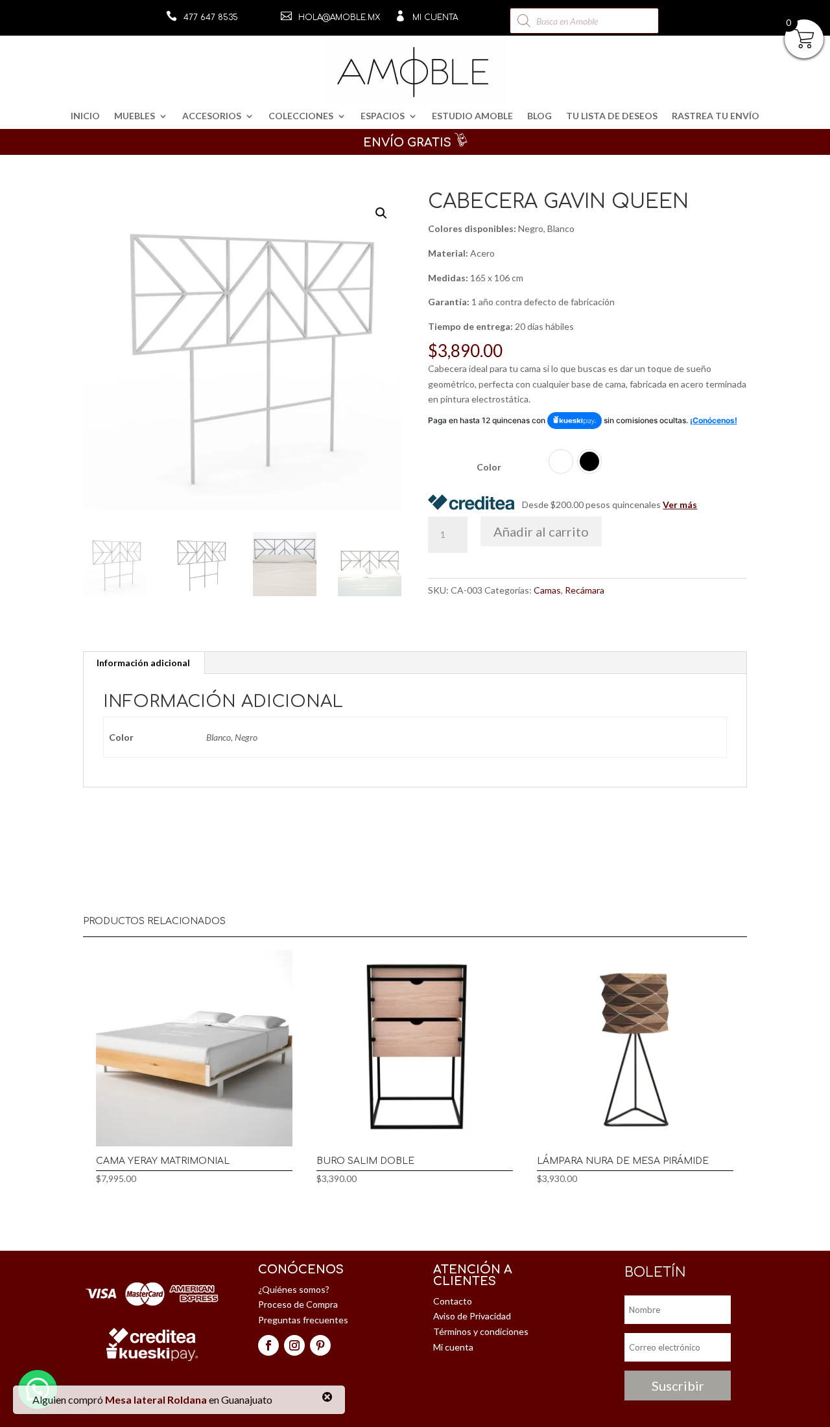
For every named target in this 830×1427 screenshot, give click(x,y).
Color (489, 466)
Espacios (383, 116)
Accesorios (211, 116)
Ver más (680, 504)
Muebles (134, 116)
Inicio (85, 116)
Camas (547, 590)
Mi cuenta (435, 17)
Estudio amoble (472, 116)
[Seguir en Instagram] (294, 1345)
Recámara (584, 590)
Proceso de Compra (298, 1304)
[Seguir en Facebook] (268, 1345)
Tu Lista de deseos (612, 116)
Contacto (452, 1300)
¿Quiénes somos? (293, 1289)
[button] (381, 213)
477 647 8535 (211, 17)
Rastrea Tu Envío (715, 116)
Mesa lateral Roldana (156, 1399)
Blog (539, 116)
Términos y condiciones (480, 1331)
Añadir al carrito (541, 531)
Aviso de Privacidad (472, 1315)
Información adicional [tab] (143, 662)
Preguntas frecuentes (303, 1319)
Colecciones (300, 116)
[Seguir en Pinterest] (320, 1345)
